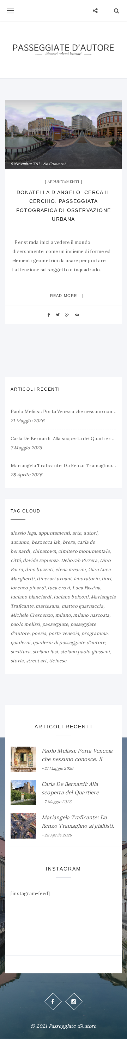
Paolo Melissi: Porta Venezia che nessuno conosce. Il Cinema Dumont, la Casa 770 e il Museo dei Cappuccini (63, 412)
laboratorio (86, 579)
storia (17, 661)
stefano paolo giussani (85, 652)
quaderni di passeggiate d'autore (69, 643)
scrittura (20, 652)
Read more (63, 295)
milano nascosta (91, 615)
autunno (20, 542)
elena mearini (70, 570)
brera (69, 542)
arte (76, 533)
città (16, 560)
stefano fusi (45, 652)
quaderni (21, 643)
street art (36, 661)
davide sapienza (41, 560)
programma (94, 633)
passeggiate (55, 624)
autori (90, 533)
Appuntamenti (63, 181)
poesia (39, 633)
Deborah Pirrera (79, 560)
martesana (47, 606)
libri (106, 579)
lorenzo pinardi (28, 588)
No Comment (54, 163)
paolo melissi (25, 624)
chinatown (44, 551)
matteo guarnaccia (82, 606)
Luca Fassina (86, 588)
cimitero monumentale (84, 551)
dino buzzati (39, 570)
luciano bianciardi (31, 597)
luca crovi (59, 588)
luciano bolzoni (71, 597)
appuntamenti (54, 533)
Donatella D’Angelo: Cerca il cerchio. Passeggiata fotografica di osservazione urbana (63, 206)
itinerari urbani (54, 579)
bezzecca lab (46, 542)
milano (63, 615)
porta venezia (64, 633)
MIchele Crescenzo (32, 615)
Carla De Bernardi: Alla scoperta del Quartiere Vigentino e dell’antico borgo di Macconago (63, 439)
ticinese (58, 661)
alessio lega (23, 533)
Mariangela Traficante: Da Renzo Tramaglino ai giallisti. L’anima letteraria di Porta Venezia (63, 466)
